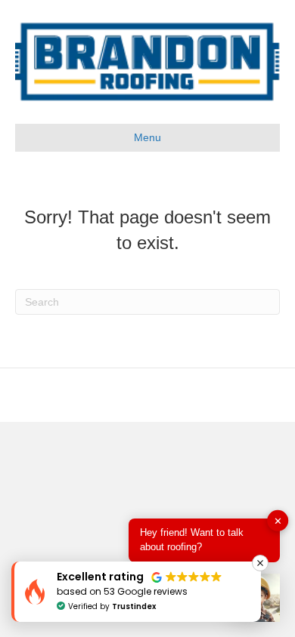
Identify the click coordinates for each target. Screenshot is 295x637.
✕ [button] (278, 521)
